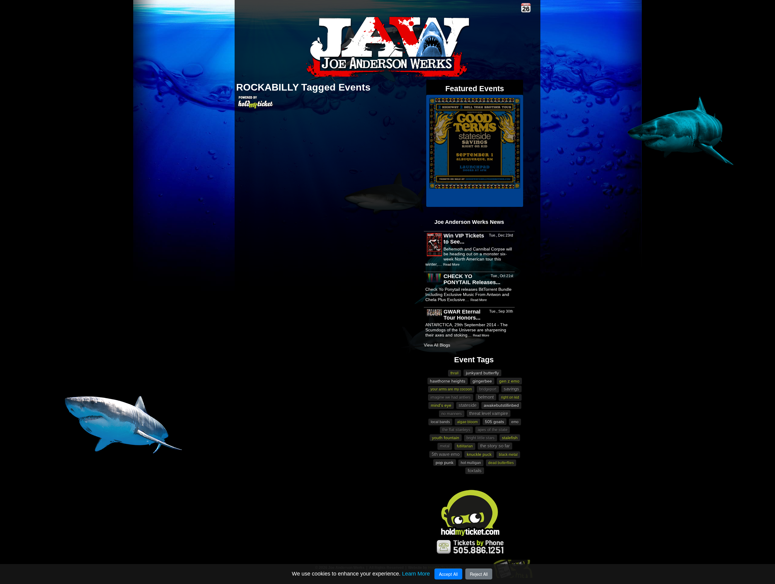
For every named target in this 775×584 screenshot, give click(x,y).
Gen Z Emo (509, 381)
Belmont (486, 397)
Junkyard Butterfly (482, 372)
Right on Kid (510, 397)
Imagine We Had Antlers (450, 397)
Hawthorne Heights (447, 381)
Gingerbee (482, 381)
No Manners (451, 413)
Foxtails (475, 470)
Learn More (416, 574)
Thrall (454, 373)
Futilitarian (465, 446)
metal (445, 446)
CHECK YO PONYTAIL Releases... (472, 279)
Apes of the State (492, 429)
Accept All (448, 574)
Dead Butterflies (501, 463)
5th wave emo (446, 454)
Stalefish (510, 437)
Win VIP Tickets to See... (464, 239)
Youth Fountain (445, 437)
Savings (511, 388)
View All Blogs (437, 345)
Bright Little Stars (481, 438)
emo (515, 422)
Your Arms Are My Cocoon (451, 389)
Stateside (468, 405)
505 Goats (494, 421)
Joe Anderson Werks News (469, 222)
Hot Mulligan (471, 463)
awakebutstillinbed (501, 405)
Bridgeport (487, 389)
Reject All (479, 574)
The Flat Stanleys (456, 429)
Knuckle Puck (479, 454)
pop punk (444, 462)
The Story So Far (495, 445)
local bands (440, 422)
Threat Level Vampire (488, 413)
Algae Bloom (467, 422)
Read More (451, 264)
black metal (508, 455)
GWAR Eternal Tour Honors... (462, 315)
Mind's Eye (441, 405)
